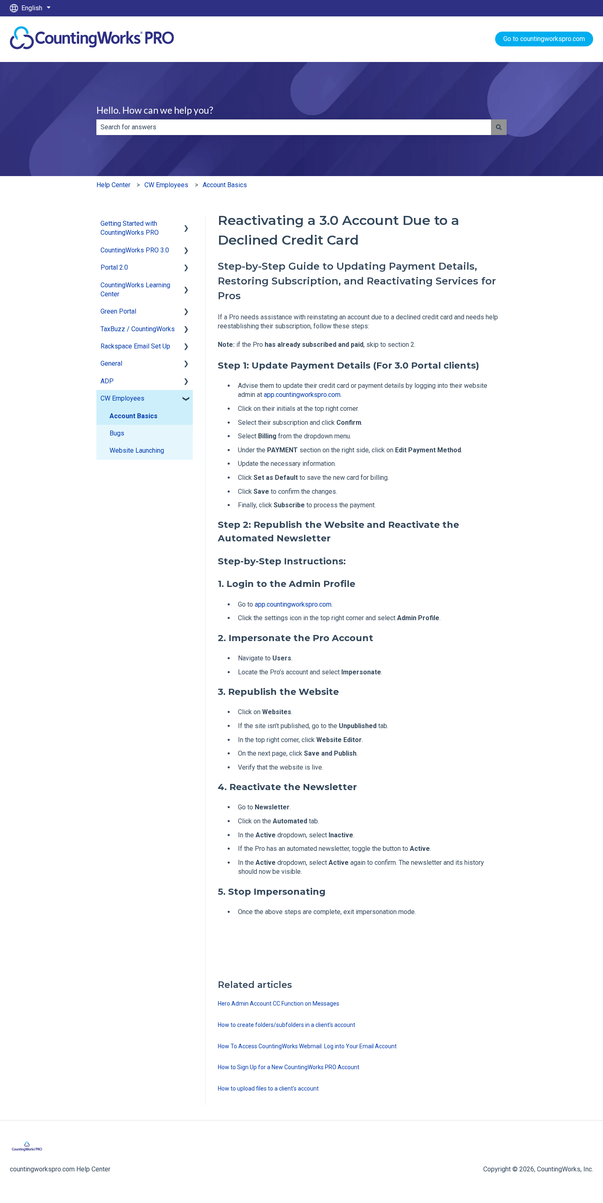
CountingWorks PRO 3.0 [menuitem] (134, 250)
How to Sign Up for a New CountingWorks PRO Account (288, 1067)
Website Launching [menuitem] (137, 450)
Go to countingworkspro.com (544, 39)
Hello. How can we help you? (154, 110)
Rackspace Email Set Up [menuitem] (135, 346)
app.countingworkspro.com (301, 395)
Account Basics (225, 185)
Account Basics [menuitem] (134, 416)
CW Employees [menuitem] (122, 398)
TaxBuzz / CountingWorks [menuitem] (137, 329)
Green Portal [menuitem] (118, 311)
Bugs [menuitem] (117, 433)
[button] (186, 224)
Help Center (113, 185)
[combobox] (293, 127)
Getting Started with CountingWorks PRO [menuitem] (129, 228)
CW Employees (166, 185)
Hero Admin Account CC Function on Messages (278, 1003)
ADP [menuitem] (107, 381)
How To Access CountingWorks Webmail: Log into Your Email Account (307, 1046)
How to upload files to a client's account (268, 1088)
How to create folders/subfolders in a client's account (286, 1025)
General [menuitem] (111, 363)
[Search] (499, 127)
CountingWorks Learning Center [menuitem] (135, 289)
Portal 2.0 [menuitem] (114, 267)
